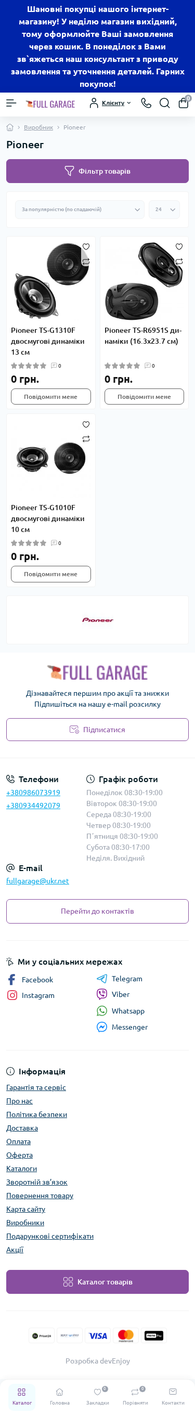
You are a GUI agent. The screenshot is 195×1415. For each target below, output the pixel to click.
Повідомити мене (50, 396)
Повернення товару (39, 1195)
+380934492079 (33, 805)
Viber (120, 994)
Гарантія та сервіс (36, 1087)
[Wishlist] (86, 246)
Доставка (22, 1128)
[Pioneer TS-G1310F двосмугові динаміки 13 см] (51, 281)
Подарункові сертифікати (50, 1236)
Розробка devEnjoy (98, 1361)
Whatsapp (128, 1011)
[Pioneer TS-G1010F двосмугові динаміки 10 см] (51, 458)
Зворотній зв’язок (37, 1182)
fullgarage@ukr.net (37, 881)
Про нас (19, 1101)
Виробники (25, 1222)
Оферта (19, 1155)
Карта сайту (25, 1209)
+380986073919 (33, 792)
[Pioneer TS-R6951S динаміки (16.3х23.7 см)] (145, 281)
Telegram (127, 979)
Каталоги (21, 1168)
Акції (14, 1249)
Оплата (18, 1141)
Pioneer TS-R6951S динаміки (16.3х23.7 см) (143, 335)
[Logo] (50, 103)
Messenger (130, 1027)
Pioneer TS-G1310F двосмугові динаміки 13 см (48, 341)
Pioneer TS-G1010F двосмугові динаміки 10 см (48, 518)
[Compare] (86, 260)
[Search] (165, 103)
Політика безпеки (36, 1114)
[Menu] (11, 103)
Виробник (38, 127)
